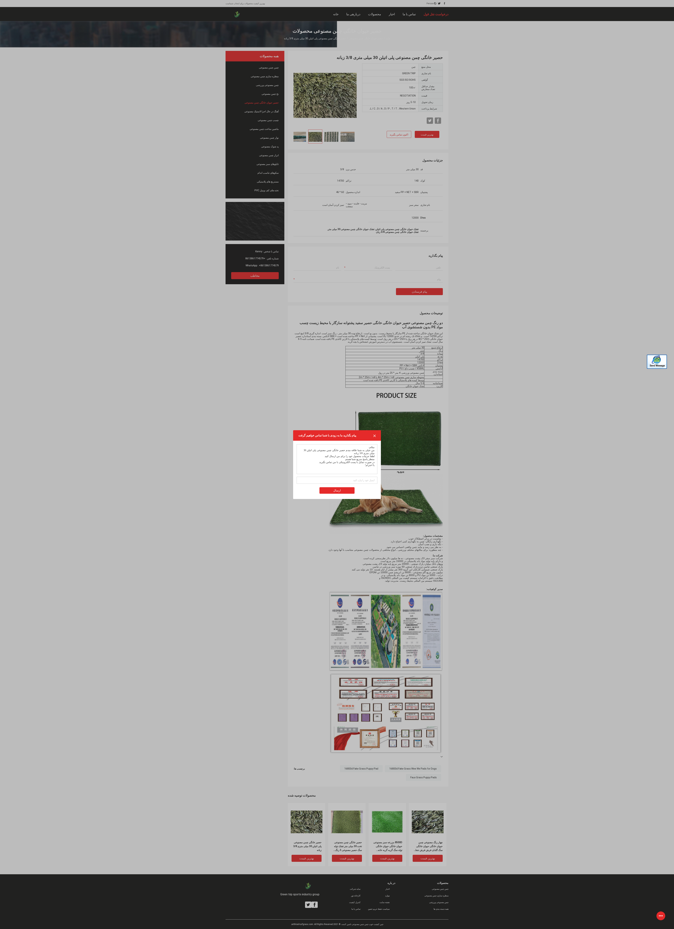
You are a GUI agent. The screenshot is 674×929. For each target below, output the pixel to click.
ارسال (337, 490)
